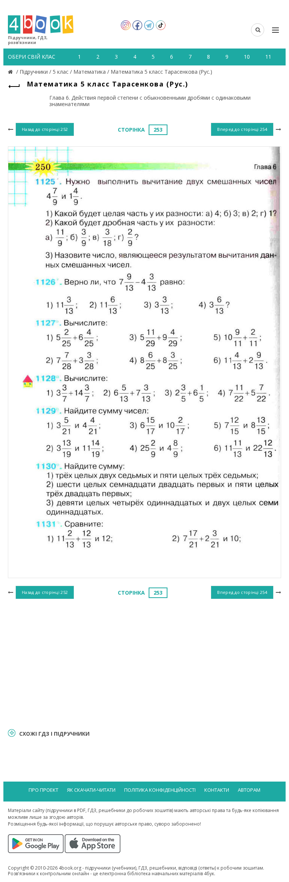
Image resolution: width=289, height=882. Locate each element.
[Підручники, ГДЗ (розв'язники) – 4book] (11, 71)
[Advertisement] (144, 662)
